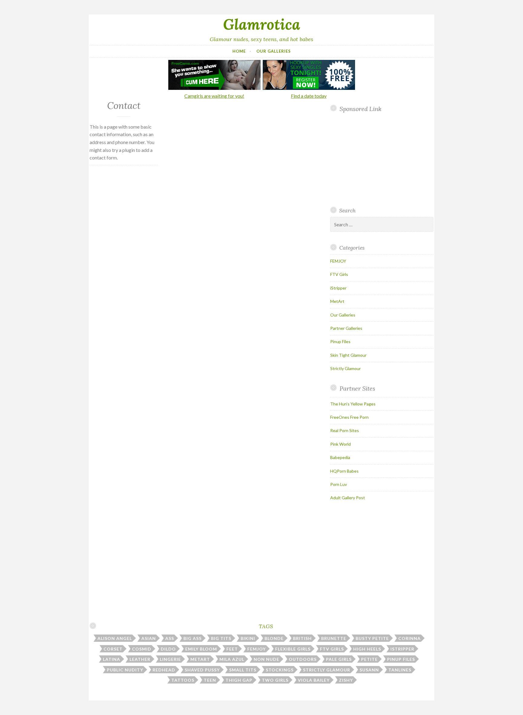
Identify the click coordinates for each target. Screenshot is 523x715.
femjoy (256, 648)
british (302, 638)
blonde (274, 638)
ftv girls (332, 648)
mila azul (231, 659)
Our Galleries (273, 51)
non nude (266, 659)
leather (140, 659)
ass (169, 638)
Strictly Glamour (345, 368)
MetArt (337, 301)
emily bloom (201, 648)
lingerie (170, 659)
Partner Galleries (346, 328)
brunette (333, 638)
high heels (367, 648)
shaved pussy (202, 669)
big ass (192, 638)
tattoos (182, 680)
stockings (280, 669)
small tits (242, 669)
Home (239, 51)
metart (200, 659)
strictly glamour (326, 669)
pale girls (339, 659)
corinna (409, 638)
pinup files (401, 659)
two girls (275, 680)
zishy (346, 680)
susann (369, 669)
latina (111, 659)
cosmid (141, 648)
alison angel (114, 638)
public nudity (125, 669)
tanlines (399, 669)
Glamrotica (261, 24)
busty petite (372, 638)
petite (369, 659)
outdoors (303, 659)
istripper (402, 648)
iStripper (338, 287)
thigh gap (238, 680)
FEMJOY (338, 261)
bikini (248, 638)
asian (148, 638)
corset (113, 648)
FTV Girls (339, 274)
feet (232, 648)
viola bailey (314, 680)
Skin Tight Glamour (348, 355)
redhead (164, 669)
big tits (221, 638)
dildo (168, 648)
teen (210, 680)
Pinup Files (340, 341)
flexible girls (293, 648)
